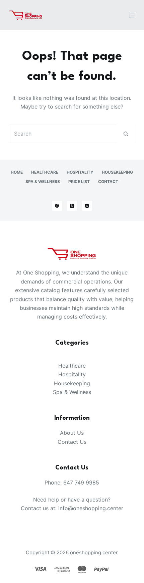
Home (17, 172)
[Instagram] (87, 206)
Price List (79, 181)
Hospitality (80, 172)
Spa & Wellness (42, 181)
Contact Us (72, 441)
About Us (72, 432)
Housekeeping (117, 172)
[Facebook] (57, 206)
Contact (108, 181)
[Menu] (132, 15)
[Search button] (126, 134)
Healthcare (44, 172)
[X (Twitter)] (72, 206)
